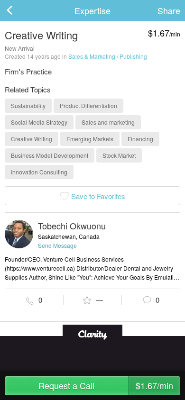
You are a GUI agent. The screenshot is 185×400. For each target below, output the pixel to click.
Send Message (57, 245)
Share (168, 10)
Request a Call (105, 385)
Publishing (133, 56)
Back (19, 10)
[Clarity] (92, 334)
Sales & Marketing (91, 56)
